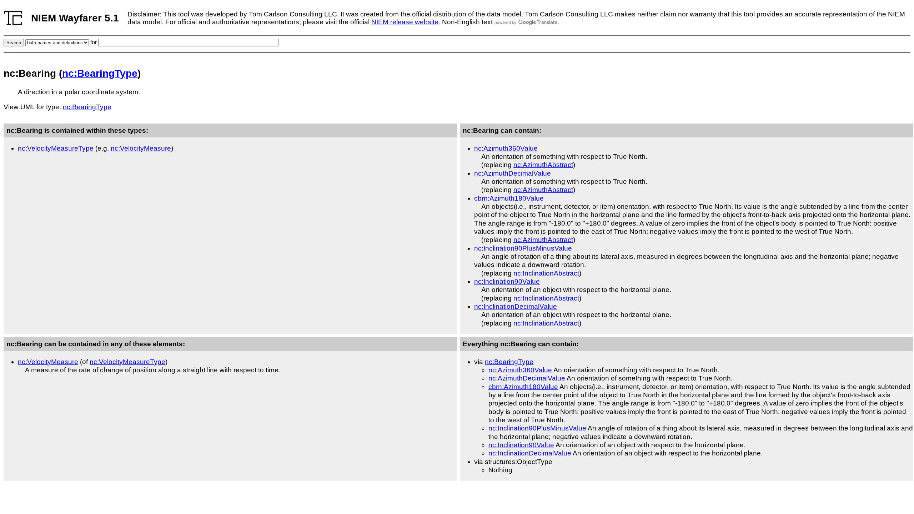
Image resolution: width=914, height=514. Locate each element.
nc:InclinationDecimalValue (515, 306)
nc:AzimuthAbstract (543, 164)
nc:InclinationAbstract (546, 273)
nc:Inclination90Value (507, 281)
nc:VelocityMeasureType (56, 148)
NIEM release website (404, 22)
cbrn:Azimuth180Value (509, 198)
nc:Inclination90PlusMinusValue (523, 248)
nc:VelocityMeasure (141, 148)
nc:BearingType (99, 73)
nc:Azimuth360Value (506, 148)
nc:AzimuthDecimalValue (512, 173)
